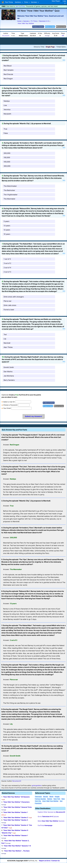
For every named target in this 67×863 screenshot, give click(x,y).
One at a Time (39, 47)
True (5, 129)
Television (38, 797)
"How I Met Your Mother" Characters (16, 802)
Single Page (50, 47)
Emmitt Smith (9, 367)
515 (63, 35)
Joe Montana (9, 376)
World (51, 797)
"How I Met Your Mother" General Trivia (17, 807)
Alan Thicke (8, 347)
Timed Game (61, 47)
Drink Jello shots (10, 305)
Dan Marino (8, 372)
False (6, 133)
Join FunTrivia (20, 6)
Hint (64, 60)
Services (34, 2)
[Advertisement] (33, 41)
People (57, 797)
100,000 (7, 162)
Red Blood (8, 66)
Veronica (7, 110)
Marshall (7, 343)
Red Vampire (8, 70)
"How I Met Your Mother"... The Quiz (17, 851)
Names (49, 799)
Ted (5, 335)
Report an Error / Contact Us (49, 861)
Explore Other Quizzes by (51, 812)
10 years (7, 234)
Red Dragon (8, 79)
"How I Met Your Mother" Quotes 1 (15, 812)
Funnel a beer (9, 310)
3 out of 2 (7, 263)
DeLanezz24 (5, 35)
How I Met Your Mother (50, 801)
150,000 (7, 157)
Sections (18, 2)
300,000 (7, 166)
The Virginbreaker (10, 195)
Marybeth (7, 114)
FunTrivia (45, 825)
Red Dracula (8, 74)
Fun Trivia (8, 2)
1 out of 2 (7, 259)
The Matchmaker (10, 186)
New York (56, 799)
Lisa (5, 105)
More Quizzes (51, 821)
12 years (7, 230)
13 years (7, 226)
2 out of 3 (7, 272)
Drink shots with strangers (14, 297)
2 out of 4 (7, 268)
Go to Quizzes (48, 816)
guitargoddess (37, 785)
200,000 (7, 153)
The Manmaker (9, 199)
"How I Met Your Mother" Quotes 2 (15, 817)
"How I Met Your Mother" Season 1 (15, 835)
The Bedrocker (9, 190)
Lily (5, 339)
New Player (56, 1)
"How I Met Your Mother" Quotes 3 (15, 820)
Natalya (7, 101)
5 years (6, 221)
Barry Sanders (9, 380)
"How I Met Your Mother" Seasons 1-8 (17, 846)
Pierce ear (7, 301)
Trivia (26, 2)
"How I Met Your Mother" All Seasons (16, 797)
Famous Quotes (40, 799)
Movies (45, 797)
